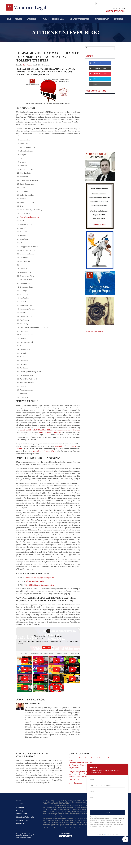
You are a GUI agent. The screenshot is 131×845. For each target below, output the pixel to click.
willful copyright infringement (50, 432)
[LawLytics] (65, 835)
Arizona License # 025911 (23, 837)
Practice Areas (58, 19)
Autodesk (19, 449)
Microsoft (59, 446)
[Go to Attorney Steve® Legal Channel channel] (48, 631)
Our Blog (45, 19)
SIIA (52, 451)
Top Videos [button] (23, 653)
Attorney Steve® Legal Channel (48, 636)
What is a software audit (35, 581)
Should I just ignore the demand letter (39, 585)
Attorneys (31, 19)
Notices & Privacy (22, 820)
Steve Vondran (27, 65)
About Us (18, 19)
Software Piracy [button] (62, 653)
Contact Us (20, 824)
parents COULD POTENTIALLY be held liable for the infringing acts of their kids (50, 430)
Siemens (73, 446)
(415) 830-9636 (74, 768)
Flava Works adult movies (29, 217)
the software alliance (41, 451)
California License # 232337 (24, 835)
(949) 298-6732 (74, 779)
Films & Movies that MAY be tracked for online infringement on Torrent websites (47, 57)
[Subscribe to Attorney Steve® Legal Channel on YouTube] (48, 647)
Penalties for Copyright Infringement (40, 578)
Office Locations (80, 753)
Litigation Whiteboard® (79, 19)
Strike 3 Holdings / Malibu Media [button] (42, 653)
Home (9, 19)
